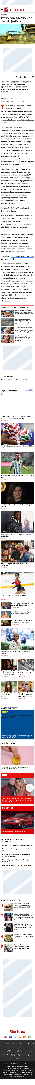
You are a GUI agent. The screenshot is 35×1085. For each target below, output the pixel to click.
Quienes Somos (18, 1051)
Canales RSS (7, 1051)
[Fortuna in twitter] (15, 1037)
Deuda (17, 379)
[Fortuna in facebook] (10, 1037)
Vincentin (4, 384)
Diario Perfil (6, 1044)
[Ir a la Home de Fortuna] (14, 9)
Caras (14, 1044)
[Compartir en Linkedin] (29, 77)
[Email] (33, 77)
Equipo (13, 1055)
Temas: (3, 379)
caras (17, 776)
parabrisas (17, 809)
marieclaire (17, 744)
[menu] (2, 9)
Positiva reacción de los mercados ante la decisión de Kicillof (16, 855)
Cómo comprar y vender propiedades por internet (15, 861)
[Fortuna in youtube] (19, 1037)
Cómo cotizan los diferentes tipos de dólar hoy (17, 845)
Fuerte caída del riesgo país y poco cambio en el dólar (18, 850)
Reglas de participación (25, 1055)
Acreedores (25, 379)
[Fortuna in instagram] (5, 1037)
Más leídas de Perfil (10, 900)
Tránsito (17, 1058)
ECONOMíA (5, 14)
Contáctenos (28, 1051)
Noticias (22, 1044)
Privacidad (5, 1055)
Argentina (10, 379)
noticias (17, 713)
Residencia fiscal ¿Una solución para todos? (16, 865)
